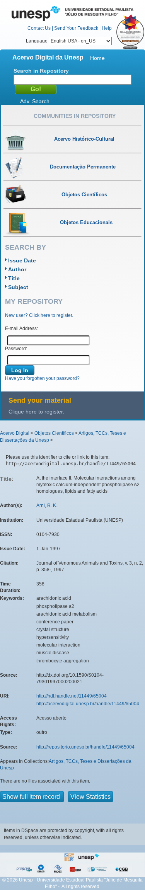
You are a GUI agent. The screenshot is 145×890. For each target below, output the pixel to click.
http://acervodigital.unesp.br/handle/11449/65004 (87, 703)
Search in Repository (41, 71)
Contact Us (39, 28)
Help (107, 28)
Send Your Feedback (76, 28)
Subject (18, 287)
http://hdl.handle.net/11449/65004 (71, 696)
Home (97, 58)
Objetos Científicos (54, 433)
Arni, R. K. (46, 505)
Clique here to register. (36, 411)
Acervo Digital (14, 433)
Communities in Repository (75, 116)
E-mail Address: (21, 328)
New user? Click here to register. (39, 315)
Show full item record (31, 796)
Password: (16, 348)
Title (14, 278)
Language (37, 41)
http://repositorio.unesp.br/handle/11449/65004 (85, 747)
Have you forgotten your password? (42, 378)
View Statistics (90, 796)
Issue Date (22, 260)
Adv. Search (34, 101)
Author (17, 269)
